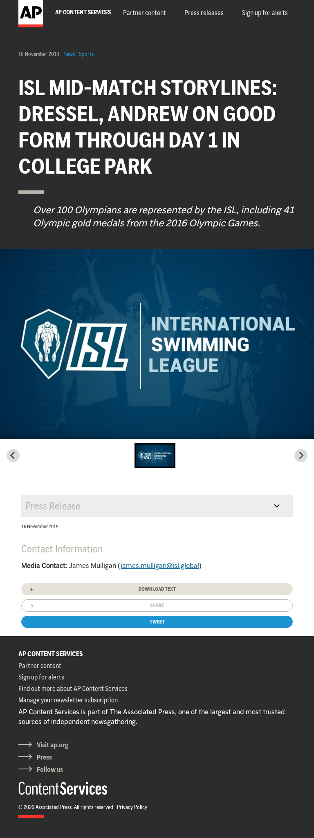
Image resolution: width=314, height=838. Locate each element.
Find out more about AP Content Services (73, 688)
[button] (155, 455)
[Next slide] (300, 455)
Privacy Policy (132, 807)
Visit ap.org (52, 745)
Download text (157, 588)
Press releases (204, 12)
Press (44, 757)
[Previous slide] (13, 455)
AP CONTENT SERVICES (50, 653)
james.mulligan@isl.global (160, 565)
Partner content (144, 12)
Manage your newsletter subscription (68, 699)
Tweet (157, 621)
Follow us (50, 769)
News (69, 54)
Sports (86, 54)
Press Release (53, 506)
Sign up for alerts (265, 12)
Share (157, 605)
